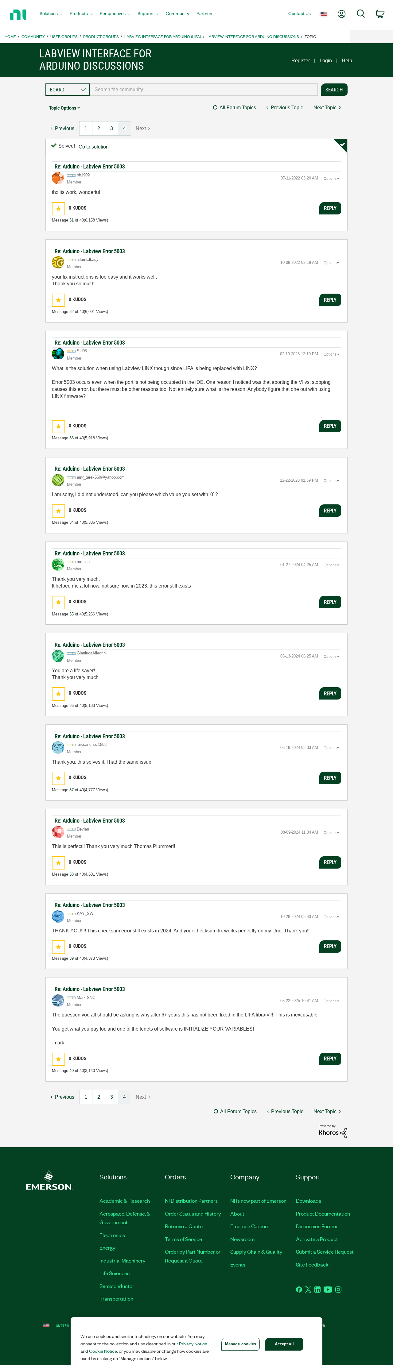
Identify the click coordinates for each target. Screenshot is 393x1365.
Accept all (284, 1344)
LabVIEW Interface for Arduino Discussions (253, 36)
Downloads (308, 1200)
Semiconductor (116, 1285)
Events (237, 1264)
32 (71, 311)
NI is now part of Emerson (258, 1200)
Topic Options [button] (62, 108)
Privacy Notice (193, 1343)
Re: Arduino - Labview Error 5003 (90, 166)
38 (71, 874)
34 (71, 522)
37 (71, 790)
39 (71, 958)
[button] (58, 208)
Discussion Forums (317, 1226)
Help (347, 60)
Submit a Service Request (325, 1251)
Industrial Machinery (122, 1260)
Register (300, 60)
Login (326, 60)
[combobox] (204, 89)
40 (71, 1070)
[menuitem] (51, 15)
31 (71, 220)
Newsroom (242, 1239)
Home (10, 36)
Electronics (112, 1235)
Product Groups (101, 36)
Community (33, 36)
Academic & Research (124, 1200)
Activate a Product (317, 1239)
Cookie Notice (103, 1351)
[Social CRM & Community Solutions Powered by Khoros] (333, 1131)
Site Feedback (312, 1264)
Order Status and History (193, 1213)
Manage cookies (240, 1344)
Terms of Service (183, 1239)
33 (71, 438)
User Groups (64, 36)
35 (71, 614)
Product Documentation (323, 1213)
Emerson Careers (249, 1226)
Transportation (116, 1298)
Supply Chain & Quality (256, 1251)
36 (71, 705)
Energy (107, 1247)
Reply (330, 208)
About (237, 1213)
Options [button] (330, 178)
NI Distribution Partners (191, 1200)
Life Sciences (114, 1273)
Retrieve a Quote (184, 1226)
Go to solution (94, 146)
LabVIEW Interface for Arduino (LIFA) (162, 36)
